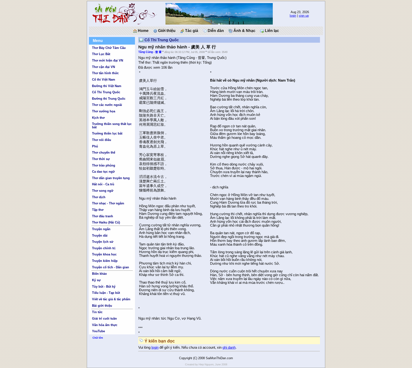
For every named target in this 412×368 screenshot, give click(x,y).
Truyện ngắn (101, 229)
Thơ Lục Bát (101, 54)
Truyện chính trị (103, 248)
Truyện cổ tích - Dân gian (110, 267)
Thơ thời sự (101, 159)
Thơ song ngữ (102, 190)
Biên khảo (99, 273)
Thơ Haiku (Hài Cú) (106, 222)
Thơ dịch (98, 197)
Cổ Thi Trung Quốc (106, 92)
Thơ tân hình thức (105, 73)
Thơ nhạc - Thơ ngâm (108, 203)
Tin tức (97, 312)
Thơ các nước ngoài (107, 105)
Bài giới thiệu (102, 305)
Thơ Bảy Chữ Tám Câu (109, 48)
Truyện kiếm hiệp (105, 261)
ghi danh (229, 347)
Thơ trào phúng (103, 165)
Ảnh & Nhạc (243, 31)
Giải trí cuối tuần (104, 318)
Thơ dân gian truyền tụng (111, 178)
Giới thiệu (166, 31)
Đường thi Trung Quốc (108, 98)
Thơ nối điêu (101, 140)
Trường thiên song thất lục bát (112, 125)
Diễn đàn (215, 31)
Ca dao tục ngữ (103, 171)
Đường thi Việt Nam (106, 86)
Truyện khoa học (104, 254)
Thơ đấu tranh (102, 216)
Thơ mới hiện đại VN (107, 60)
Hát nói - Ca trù (103, 184)
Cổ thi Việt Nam (103, 79)
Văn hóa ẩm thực (104, 325)
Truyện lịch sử (102, 242)
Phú (95, 146)
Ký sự (96, 280)
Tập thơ (97, 210)
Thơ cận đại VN (103, 67)
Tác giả (191, 31)
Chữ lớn (98, 337)
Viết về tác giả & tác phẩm (111, 299)
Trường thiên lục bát (107, 133)
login (293, 15)
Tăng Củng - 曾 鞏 (150, 52)
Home (143, 31)
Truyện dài (100, 235)
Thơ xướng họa (103, 111)
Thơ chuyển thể (103, 152)
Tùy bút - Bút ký (103, 286)
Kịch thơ (98, 117)
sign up (304, 15)
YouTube (98, 331)
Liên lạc (271, 31)
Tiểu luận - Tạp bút (106, 293)
